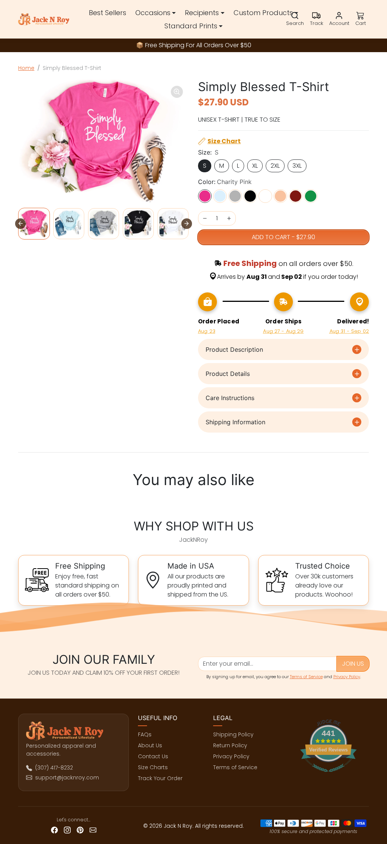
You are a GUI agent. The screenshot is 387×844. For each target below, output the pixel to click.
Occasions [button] (152, 12)
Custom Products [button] (263, 12)
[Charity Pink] (205, 196)
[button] (295, 19)
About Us (150, 745)
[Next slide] (186, 223)
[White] (265, 196)
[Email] (93, 829)
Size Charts (153, 767)
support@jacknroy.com (67, 777)
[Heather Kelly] (310, 196)
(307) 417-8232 (54, 767)
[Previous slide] (20, 502)
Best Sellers (107, 12)
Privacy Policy (346, 677)
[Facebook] (54, 829)
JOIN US (353, 663)
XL (255, 165)
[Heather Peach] (280, 196)
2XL (275, 165)
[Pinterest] (80, 829)
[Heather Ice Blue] (220, 196)
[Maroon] (295, 196)
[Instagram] (67, 829)
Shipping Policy (233, 734)
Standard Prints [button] (190, 26)
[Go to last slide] (20, 223)
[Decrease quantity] (205, 218)
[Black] (250, 196)
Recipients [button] (202, 12)
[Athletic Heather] (235, 196)
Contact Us (153, 756)
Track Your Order (160, 778)
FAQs (145, 734)
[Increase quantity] (229, 218)
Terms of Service (306, 677)
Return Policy (230, 745)
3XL (297, 165)
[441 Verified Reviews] (328, 776)
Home (26, 68)
